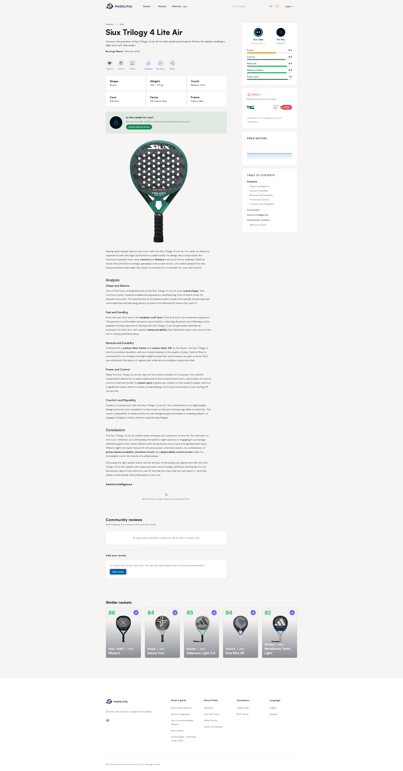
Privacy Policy (137, 764)
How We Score (211, 714)
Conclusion (253, 210)
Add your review (258, 224)
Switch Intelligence (257, 215)
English (273, 707)
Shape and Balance (259, 186)
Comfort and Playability (262, 204)
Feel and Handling (259, 190)
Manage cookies (152, 764)
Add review (118, 571)
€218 (286, 107)
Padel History (211, 720)
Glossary (208, 707)
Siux (122, 24)
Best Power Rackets (181, 707)
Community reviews (258, 220)
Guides (146, 6)
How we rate (257, 43)
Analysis (252, 181)
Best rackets (177, 730)
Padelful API (243, 707)
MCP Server (243, 714)
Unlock (279, 43)
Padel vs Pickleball (213, 726)
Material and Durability (261, 195)
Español (274, 714)
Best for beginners (180, 714)
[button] (166, 122)
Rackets (162, 6)
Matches (179, 6)
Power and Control (259, 199)
